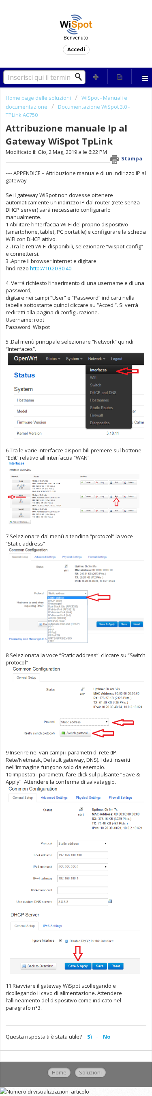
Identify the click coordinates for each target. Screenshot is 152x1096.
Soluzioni (90, 1072)
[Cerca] (81, 77)
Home (59, 1072)
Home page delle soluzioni (39, 97)
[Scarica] (61, 555)
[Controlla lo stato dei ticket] (119, 76)
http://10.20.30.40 (50, 268)
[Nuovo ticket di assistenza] (96, 76)
